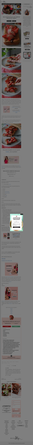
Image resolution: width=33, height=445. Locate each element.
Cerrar (22, 214)
